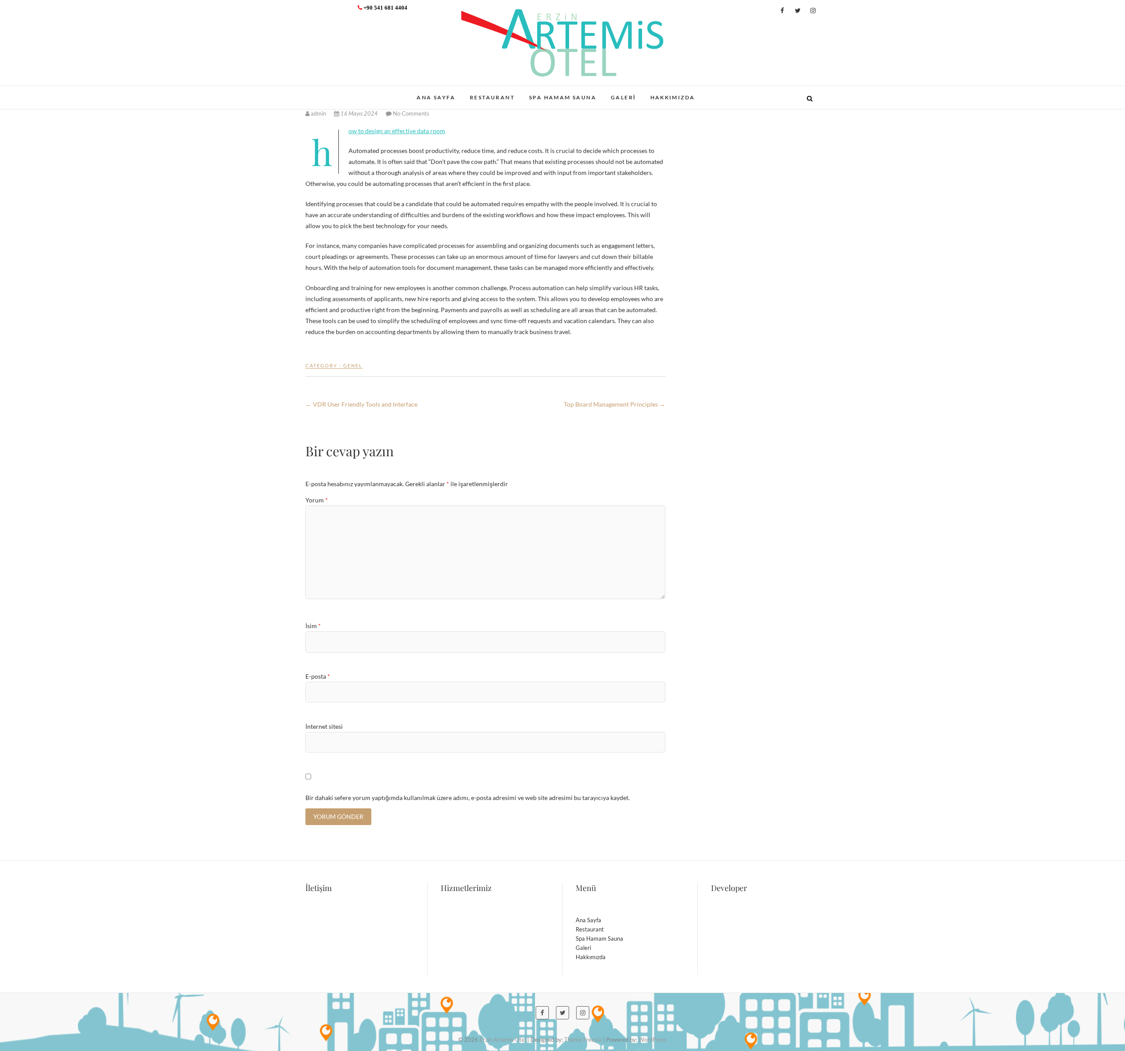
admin (318, 113)
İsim (313, 625)
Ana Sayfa (436, 97)
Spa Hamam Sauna (562, 97)
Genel (353, 365)
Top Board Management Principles (614, 404)
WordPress (653, 1039)
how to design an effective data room (396, 131)
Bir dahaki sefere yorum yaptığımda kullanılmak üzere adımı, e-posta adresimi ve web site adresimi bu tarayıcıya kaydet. (467, 797)
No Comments (411, 113)
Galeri (623, 97)
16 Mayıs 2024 (359, 114)
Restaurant (492, 97)
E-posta (317, 676)
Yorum (316, 500)
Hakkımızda (672, 97)
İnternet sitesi (324, 726)
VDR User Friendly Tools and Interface (361, 404)
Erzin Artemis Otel (349, 93)
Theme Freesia (583, 1039)
